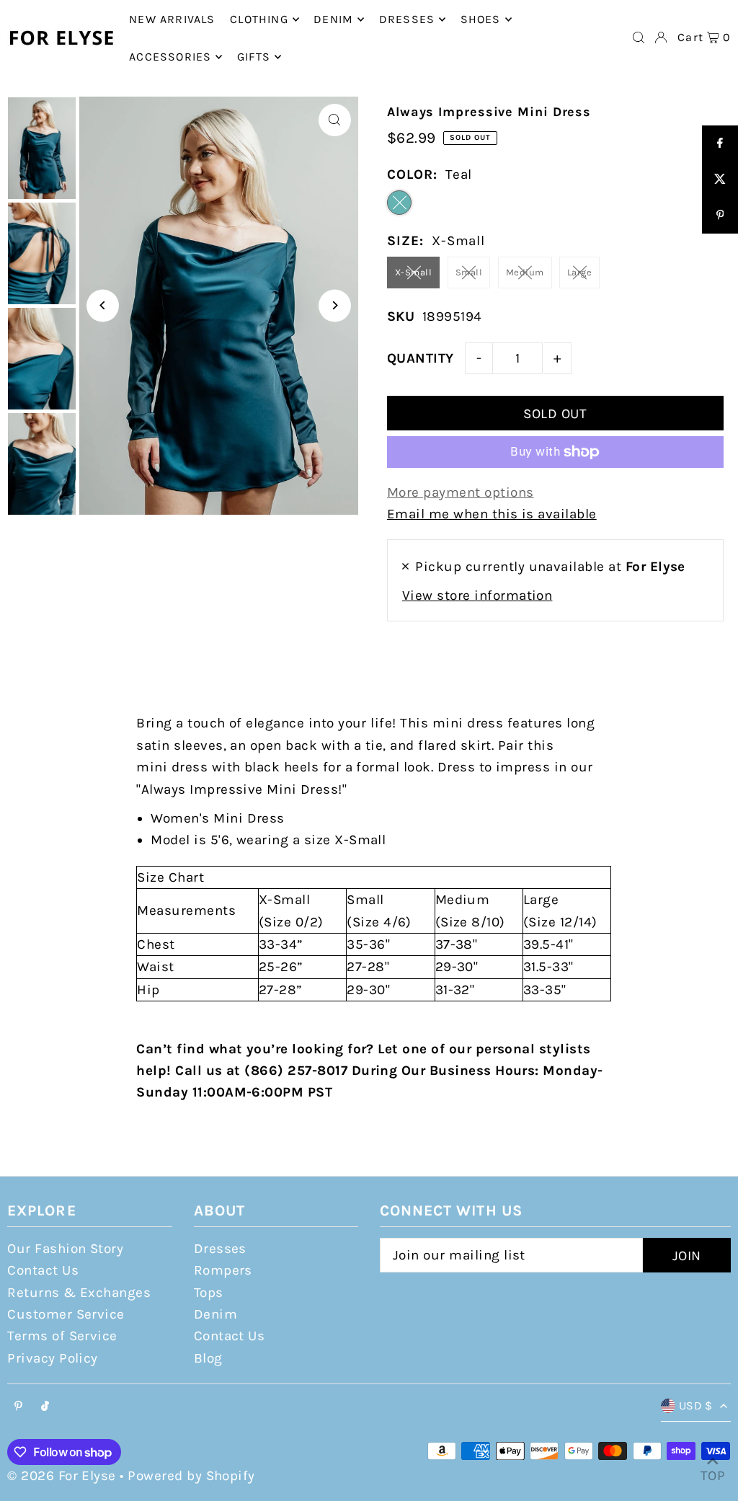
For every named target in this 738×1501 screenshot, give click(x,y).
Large (579, 272)
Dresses (220, 1249)
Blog (208, 1358)
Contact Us (43, 1270)
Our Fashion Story (65, 1249)
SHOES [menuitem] (481, 19)
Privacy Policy (52, 1358)
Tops (208, 1293)
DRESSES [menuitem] (407, 19)
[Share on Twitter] (720, 179)
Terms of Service (62, 1336)
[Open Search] (638, 37)
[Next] (335, 305)
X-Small (413, 272)
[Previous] (102, 305)
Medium (525, 272)
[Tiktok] (45, 1407)
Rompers (223, 1270)
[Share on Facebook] (720, 143)
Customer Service (66, 1314)
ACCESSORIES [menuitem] (170, 56)
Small (468, 272)
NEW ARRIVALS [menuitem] (172, 19)
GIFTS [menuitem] (253, 56)
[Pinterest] (18, 1407)
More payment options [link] (460, 492)
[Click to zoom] (335, 120)
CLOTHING (259, 19)
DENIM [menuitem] (333, 19)
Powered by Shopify (191, 1476)
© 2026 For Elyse (61, 1476)
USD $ (696, 1405)
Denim (215, 1314)
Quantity (420, 358)
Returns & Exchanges (79, 1293)
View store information (477, 595)
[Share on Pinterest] (720, 216)
